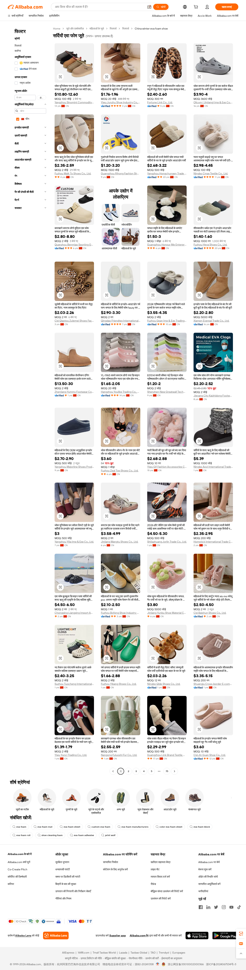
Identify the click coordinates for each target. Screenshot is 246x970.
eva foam (21, 826)
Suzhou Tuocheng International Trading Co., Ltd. (74, 683)
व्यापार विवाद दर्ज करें (160, 876)
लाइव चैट (155, 869)
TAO (152, 952)
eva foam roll (23, 835)
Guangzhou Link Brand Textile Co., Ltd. (167, 754)
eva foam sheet (72, 826)
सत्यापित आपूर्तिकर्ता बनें (209, 883)
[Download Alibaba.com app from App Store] (197, 935)
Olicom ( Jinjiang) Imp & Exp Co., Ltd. (213, 102)
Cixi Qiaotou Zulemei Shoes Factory (74, 320)
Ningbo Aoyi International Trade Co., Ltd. (213, 466)
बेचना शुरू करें (204, 869)
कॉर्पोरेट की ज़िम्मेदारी (17, 876)
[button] (149, 7)
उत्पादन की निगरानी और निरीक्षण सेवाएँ (73, 891)
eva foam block (202, 826)
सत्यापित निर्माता (110, 862)
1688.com (83, 952)
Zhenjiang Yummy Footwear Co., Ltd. (74, 391)
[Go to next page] (174, 771)
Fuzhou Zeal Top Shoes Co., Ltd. (119, 470)
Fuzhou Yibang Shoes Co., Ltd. (118, 683)
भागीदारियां (203, 891)
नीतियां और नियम (63, 898)
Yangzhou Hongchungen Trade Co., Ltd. (167, 173)
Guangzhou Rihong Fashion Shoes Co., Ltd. (120, 173)
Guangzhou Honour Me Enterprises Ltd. (167, 244)
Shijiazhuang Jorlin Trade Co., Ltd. (167, 541)
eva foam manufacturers (134, 826)
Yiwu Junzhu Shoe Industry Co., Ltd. (120, 102)
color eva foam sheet (171, 826)
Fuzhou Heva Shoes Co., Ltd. (210, 244)
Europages (178, 952)
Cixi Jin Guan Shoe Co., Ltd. (210, 754)
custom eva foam (100, 826)
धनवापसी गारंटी (62, 869)
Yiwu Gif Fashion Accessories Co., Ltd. (167, 466)
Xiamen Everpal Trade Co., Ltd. (211, 320)
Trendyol (164, 952)
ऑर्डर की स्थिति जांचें (208, 876)
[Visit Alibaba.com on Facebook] (200, 907)
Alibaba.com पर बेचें (209, 862)
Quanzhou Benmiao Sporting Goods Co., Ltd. (74, 244)
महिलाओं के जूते (97, 28)
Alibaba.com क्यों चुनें (19, 862)
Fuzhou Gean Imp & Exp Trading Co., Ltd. (167, 320)
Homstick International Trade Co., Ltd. (213, 541)
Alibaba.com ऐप (139, 935)
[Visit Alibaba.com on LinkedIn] (208, 907)
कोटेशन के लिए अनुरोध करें (115, 869)
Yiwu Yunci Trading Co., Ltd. (71, 754)
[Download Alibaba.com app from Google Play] (225, 935)
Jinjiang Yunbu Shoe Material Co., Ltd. (167, 612)
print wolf (110, 835)
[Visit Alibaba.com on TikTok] (239, 907)
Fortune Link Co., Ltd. (160, 102)
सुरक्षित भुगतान (62, 862)
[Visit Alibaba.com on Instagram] (223, 907)
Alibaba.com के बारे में (20, 854)
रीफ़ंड (153, 883)
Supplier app (117, 935)
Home (56, 28)
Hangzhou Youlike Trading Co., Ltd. (120, 391)
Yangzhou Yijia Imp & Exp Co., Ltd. (74, 541)
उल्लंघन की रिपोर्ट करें (161, 898)
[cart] (196, 7)
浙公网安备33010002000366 (186, 964)
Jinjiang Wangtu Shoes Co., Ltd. (119, 541)
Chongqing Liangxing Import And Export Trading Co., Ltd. (74, 612)
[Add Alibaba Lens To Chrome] (56, 935)
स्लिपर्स (113, 28)
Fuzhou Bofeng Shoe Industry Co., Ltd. (120, 612)
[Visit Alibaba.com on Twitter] (216, 907)
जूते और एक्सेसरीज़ (75, 28)
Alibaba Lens (23, 935)
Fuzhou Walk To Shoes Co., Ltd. (73, 173)
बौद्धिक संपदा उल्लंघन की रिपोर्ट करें (167, 891)
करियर (11, 883)
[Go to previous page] (113, 771)
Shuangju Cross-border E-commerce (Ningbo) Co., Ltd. (213, 683)
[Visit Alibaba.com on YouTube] (231, 907)
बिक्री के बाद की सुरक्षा (65, 883)
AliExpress (68, 952)
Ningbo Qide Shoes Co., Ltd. (163, 683)
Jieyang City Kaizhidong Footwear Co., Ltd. (213, 395)
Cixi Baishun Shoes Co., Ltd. (210, 612)
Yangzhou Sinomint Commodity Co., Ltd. (74, 102)
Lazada (123, 952)
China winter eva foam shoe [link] (151, 28)
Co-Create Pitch (17, 869)
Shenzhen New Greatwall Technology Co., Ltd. (167, 391)
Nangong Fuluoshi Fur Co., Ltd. (119, 754)
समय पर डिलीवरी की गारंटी (67, 876)
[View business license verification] (158, 964)
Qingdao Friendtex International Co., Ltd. (120, 320)
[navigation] (29, 400)
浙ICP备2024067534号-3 (221, 964)
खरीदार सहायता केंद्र (160, 862)
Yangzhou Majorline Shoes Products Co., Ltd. (74, 466)
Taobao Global (138, 952)
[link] (241, 934)
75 (167, 771)
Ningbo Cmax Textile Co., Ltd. (211, 173)
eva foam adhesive (84, 835)
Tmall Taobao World (104, 952)
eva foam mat (44, 826)
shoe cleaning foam (52, 835)
